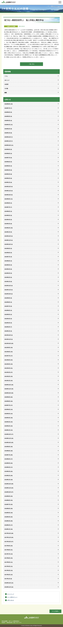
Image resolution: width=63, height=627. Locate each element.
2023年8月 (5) (8, 252)
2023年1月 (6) (8, 281)
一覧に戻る (31, 64)
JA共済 (6, 84)
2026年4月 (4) (8, 120)
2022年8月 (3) (8, 302)
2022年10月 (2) (9, 293)
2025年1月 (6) (8, 182)
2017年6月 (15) (9, 558)
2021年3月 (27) (9, 372)
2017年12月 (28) (9, 533)
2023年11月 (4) (9, 240)
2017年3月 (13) (9, 570)
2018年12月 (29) (9, 483)
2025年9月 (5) (8, 149)
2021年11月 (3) (9, 339)
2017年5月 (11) (9, 562)
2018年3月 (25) (9, 521)
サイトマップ (10, 594)
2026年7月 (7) (8, 108)
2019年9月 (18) (9, 446)
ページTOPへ (55, 611)
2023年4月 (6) (8, 269)
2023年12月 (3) (9, 236)
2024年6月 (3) (8, 211)
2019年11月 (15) (9, 438)
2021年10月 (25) (9, 343)
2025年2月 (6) (8, 178)
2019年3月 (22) (9, 471)
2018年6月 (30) (9, 508)
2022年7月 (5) (8, 306)
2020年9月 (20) (9, 397)
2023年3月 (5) (8, 273)
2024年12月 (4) (9, 186)
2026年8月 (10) (9, 104)
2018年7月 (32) (9, 504)
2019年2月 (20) (9, 475)
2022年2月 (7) (8, 327)
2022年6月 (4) (8, 310)
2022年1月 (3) (8, 331)
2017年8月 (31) (9, 549)
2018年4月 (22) (9, 516)
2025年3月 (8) (8, 174)
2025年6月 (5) (8, 161)
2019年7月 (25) (9, 455)
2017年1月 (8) (8, 578)
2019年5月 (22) (9, 463)
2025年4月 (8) (8, 170)
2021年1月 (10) (9, 380)
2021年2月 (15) (9, 376)
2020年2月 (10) (9, 426)
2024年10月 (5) (9, 194)
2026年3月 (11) (9, 124)
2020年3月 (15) (9, 422)
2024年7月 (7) (8, 207)
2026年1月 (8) (8, 132)
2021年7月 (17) (9, 355)
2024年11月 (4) (9, 190)
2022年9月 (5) (8, 298)
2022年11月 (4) (9, 289)
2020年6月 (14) (9, 409)
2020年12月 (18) (9, 384)
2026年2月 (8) (8, 128)
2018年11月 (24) (9, 488)
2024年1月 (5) (8, 232)
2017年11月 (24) (9, 537)
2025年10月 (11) (9, 145)
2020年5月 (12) (9, 413)
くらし (6, 76)
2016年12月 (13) (9, 583)
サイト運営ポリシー (12, 597)
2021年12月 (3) (9, 335)
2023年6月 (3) (8, 261)
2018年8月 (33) (9, 500)
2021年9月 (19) (9, 347)
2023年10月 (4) (9, 244)
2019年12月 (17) (9, 434)
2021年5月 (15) (9, 364)
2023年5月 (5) (8, 265)
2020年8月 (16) (9, 401)
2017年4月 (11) (9, 566)
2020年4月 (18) (9, 417)
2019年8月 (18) (9, 450)
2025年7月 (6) (8, 157)
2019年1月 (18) (9, 479)
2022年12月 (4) (9, 285)
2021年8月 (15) (9, 351)
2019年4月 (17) (9, 467)
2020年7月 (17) (9, 405)
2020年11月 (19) (9, 388)
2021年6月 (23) (9, 360)
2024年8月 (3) (8, 203)
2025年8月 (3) (8, 153)
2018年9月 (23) (9, 496)
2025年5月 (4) (8, 166)
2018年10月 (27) (9, 492)
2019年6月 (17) (9, 459)
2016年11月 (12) (9, 587)
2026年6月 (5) (8, 112)
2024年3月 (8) (8, 223)
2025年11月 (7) (9, 141)
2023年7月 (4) (8, 256)
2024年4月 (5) (8, 219)
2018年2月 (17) (9, 525)
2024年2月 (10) (9, 227)
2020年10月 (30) (9, 393)
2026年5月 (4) (8, 116)
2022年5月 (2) (8, 314)
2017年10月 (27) (9, 541)
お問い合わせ (10, 600)
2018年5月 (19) (9, 512)
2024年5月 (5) (8, 215)
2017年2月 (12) (9, 574)
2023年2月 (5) (8, 277)
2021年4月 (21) (9, 368)
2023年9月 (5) (8, 248)
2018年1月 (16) (9, 529)
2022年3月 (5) (8, 322)
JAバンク (7, 80)
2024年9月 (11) (9, 199)
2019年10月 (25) (9, 442)
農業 (6, 92)
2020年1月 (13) (9, 430)
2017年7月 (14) (9, 554)
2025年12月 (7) (9, 137)
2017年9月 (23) (9, 545)
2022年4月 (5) (8, 318)
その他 (6, 88)
